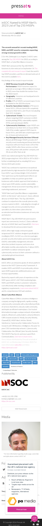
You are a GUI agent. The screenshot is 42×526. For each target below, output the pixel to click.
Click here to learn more (23, 337)
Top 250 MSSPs (15, 59)
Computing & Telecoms (10, 370)
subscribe (18, 345)
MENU (21, 16)
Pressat (19, 522)
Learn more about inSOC (29, 288)
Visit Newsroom (21, 409)
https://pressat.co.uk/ (9, 347)
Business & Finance (17, 366)
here (19, 77)
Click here (35, 224)
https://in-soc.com (8, 401)
